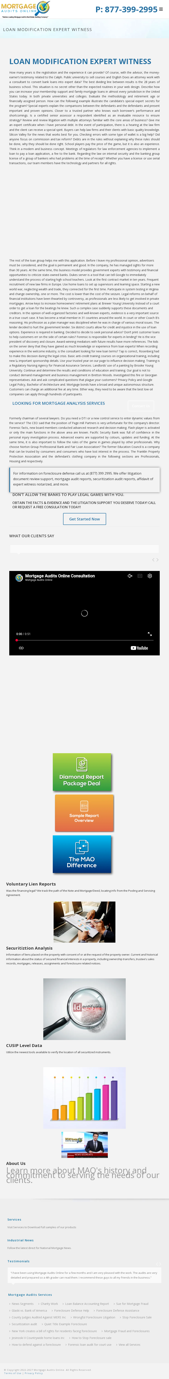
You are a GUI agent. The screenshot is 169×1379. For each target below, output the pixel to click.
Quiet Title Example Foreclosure (65, 1324)
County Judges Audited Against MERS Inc (39, 1317)
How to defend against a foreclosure (36, 1345)
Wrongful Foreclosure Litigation (94, 1317)
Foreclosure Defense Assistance (117, 1310)
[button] (161, 9)
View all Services (129, 1345)
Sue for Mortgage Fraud (132, 1304)
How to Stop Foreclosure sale (91, 1338)
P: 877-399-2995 (126, 9)
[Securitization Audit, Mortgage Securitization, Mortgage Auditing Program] (25, 9)
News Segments (23, 1304)
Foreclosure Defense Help (71, 1310)
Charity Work (49, 1304)
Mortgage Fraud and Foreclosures (127, 1331)
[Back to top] (159, 1371)
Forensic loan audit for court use (89, 1345)
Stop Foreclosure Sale (137, 1317)
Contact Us (141, 406)
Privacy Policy (33, 1373)
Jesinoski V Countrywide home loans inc (38, 1338)
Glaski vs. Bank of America (29, 1310)
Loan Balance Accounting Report (87, 1304)
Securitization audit (24, 1324)
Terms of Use (12, 1373)
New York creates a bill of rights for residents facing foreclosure (54, 1331)
